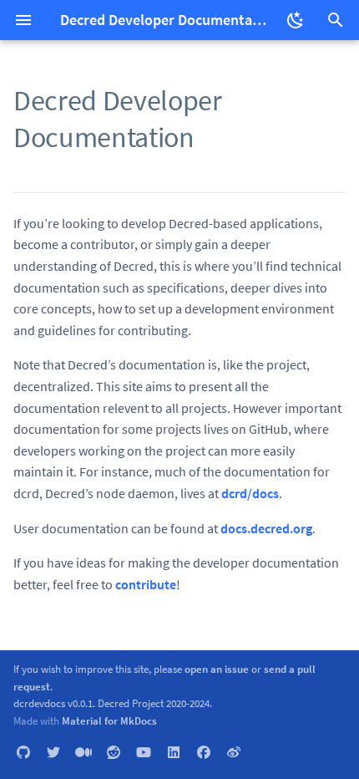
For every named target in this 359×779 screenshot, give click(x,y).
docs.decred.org (266, 528)
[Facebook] (203, 752)
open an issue (217, 668)
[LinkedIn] (173, 752)
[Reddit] (113, 752)
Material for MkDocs (109, 720)
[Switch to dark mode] (295, 20)
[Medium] (83, 752)
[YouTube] (143, 752)
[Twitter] (53, 752)
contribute (145, 584)
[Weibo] (233, 752)
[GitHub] (23, 752)
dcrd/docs (250, 493)
